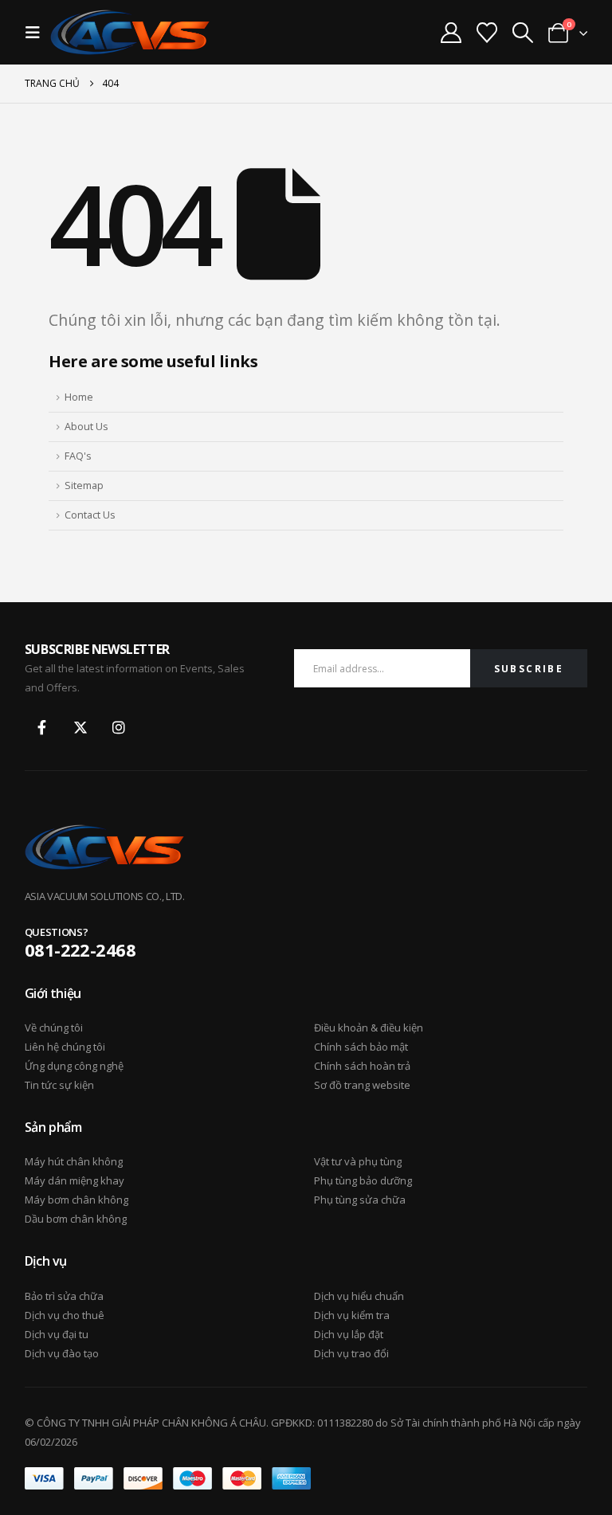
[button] (37, 32)
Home (79, 397)
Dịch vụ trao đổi (351, 1353)
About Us (86, 426)
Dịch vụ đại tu (56, 1334)
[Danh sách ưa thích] (486, 32)
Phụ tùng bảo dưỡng (363, 1180)
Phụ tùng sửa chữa (360, 1199)
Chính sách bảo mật (361, 1046)
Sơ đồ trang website (362, 1085)
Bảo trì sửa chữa (64, 1296)
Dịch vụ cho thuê (64, 1315)
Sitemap (84, 485)
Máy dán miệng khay (74, 1180)
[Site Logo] (130, 32)
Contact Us (90, 515)
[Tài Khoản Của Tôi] (450, 32)
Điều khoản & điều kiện (368, 1027)
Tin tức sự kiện (59, 1085)
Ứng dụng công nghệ (74, 1066)
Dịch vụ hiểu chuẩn (359, 1296)
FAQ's (78, 456)
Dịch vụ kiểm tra (352, 1315)
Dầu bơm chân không (76, 1219)
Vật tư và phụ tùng (358, 1161)
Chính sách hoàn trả (362, 1066)
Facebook (42, 727)
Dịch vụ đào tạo (62, 1353)
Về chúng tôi (54, 1027)
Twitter (80, 727)
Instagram (119, 727)
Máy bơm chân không (76, 1199)
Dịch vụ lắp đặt (348, 1334)
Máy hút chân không (74, 1161)
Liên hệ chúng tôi (65, 1046)
